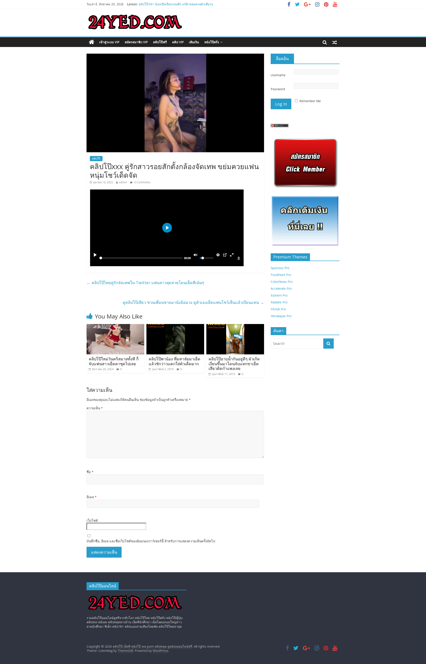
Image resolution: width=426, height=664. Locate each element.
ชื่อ (90, 472)
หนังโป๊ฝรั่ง (211, 42)
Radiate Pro (279, 302)
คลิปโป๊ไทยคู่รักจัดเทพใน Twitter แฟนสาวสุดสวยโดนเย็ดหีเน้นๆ (145, 282)
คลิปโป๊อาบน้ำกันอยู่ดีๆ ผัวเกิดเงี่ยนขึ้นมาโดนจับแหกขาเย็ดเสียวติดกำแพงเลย (234, 363)
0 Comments (142, 182)
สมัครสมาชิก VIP (136, 42)
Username (278, 75)
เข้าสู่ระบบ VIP (109, 42)
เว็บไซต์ (92, 520)
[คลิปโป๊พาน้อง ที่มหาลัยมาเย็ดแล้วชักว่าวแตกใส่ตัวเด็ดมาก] (175, 326)
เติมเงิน (194, 42)
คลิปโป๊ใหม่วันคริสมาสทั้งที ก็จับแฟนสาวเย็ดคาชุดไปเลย (114, 361)
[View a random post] (334, 42)
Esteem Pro (279, 295)
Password (278, 89)
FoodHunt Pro (281, 275)
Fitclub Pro (278, 309)
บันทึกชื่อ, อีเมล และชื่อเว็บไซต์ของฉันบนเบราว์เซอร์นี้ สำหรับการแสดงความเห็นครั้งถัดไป (151, 541)
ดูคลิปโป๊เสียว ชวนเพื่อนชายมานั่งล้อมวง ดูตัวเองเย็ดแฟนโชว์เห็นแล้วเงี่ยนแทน (193, 302)
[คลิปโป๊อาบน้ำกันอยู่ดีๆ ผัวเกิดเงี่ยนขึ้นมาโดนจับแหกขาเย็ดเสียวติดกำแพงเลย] (235, 326)
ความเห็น (95, 408)
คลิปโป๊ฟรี (160, 42)
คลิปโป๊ (96, 158)
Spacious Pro (280, 268)
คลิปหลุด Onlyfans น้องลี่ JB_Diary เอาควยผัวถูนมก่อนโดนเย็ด (181, 3)
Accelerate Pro (281, 288)
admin (123, 182)
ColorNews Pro (282, 281)
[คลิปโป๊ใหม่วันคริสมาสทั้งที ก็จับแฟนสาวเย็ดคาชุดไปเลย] (115, 326)
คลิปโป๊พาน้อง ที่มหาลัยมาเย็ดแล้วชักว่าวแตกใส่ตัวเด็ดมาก (174, 361)
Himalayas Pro (281, 316)
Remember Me (310, 101)
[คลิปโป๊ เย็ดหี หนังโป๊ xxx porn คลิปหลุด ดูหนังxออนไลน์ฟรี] (92, 42)
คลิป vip (178, 42)
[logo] (135, 596)
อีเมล (92, 497)
